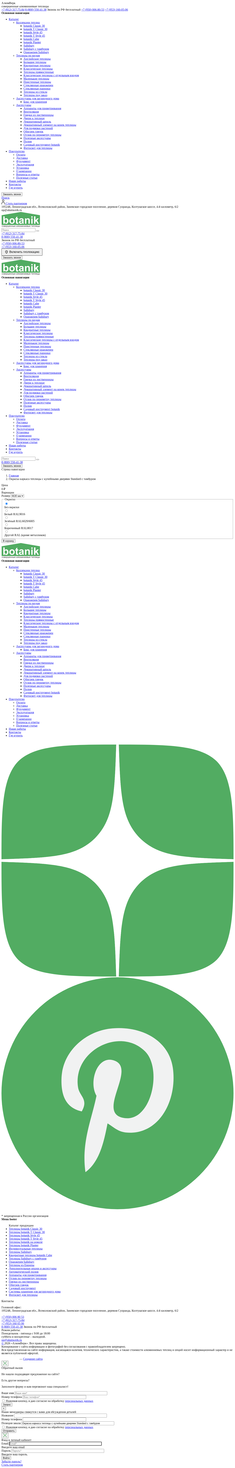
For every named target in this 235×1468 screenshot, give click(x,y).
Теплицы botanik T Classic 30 (27, 1232)
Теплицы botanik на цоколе (26, 1242)
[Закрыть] (4, 1363)
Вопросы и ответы (27, 174)
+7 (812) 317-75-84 (12, 9)
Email (4, 1443)
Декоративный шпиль (37, 121)
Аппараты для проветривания (42, 108)
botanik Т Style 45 (34, 35)
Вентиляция (31, 111)
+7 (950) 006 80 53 (12, 1316)
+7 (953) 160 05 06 (12, 1323)
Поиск (5, 197)
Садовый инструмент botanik (42, 144)
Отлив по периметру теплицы (42, 134)
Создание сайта (33, 1358)
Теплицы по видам (28, 55)
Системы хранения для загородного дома (35, 1291)
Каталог (14, 19)
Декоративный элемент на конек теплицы (50, 124)
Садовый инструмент (22, 1288)
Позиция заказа (11, 1423)
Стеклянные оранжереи (38, 85)
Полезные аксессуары (37, 138)
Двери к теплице (34, 118)
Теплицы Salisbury (20, 1251)
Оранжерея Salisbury (36, 52)
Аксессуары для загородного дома (37, 98)
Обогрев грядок (33, 131)
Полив (28, 141)
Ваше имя (7, 1393)
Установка (22, 167)
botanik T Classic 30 (35, 29)
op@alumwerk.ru (11, 1340)
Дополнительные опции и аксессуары (33, 1268)
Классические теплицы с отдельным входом (51, 75)
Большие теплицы (35, 62)
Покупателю (17, 151)
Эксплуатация (25, 164)
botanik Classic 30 (34, 25)
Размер (5, 495)
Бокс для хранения (35, 101)
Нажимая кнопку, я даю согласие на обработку (49, 1400)
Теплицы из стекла (35, 91)
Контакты (15, 184)
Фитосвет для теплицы (38, 148)
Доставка (22, 157)
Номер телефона (11, 1396)
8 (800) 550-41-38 (35, 9)
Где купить (16, 187)
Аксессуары (23, 105)
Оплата (20, 154)
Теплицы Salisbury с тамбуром (27, 1258)
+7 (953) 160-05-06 (116, 9)
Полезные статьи (26, 177)
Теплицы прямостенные (39, 72)
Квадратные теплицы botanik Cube (30, 1255)
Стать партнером (12, 1464)
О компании (24, 171)
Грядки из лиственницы (39, 115)
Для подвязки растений (38, 128)
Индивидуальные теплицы (26, 1248)
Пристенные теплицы (37, 82)
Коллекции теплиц (28, 22)
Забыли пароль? (11, 1461)
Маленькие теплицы (36, 78)
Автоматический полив (24, 1271)
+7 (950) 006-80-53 (92, 9)
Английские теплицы (37, 58)
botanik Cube (31, 39)
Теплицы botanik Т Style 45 (25, 1238)
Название (7, 1415)
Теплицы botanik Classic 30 (25, 1228)
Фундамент (23, 161)
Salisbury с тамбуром (36, 48)
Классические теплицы (38, 68)
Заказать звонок (12, 194)
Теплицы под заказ (35, 95)
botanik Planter (32, 42)
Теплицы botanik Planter (23, 1245)
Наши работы (17, 181)
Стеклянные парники (37, 88)
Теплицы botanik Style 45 (24, 1235)
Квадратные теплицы (37, 65)
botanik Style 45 (33, 32)
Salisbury (29, 45)
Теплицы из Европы (21, 1265)
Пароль (6, 1450)
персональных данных (79, 1400)
